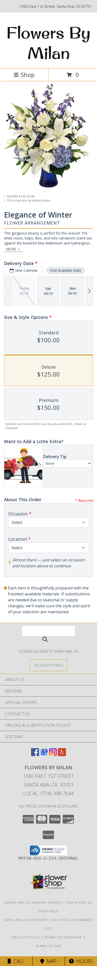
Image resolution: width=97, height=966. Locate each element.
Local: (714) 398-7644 (48, 793)
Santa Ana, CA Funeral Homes (33, 902)
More (11, 249)
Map (50, 961)
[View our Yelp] (62, 754)
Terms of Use (48, 946)
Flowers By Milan (48, 42)
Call (17, 961)
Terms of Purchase (63, 937)
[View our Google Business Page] (44, 754)
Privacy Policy (26, 937)
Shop (28, 75)
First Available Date (65, 270)
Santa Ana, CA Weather (25, 920)
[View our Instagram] (53, 754)
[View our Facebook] (35, 754)
